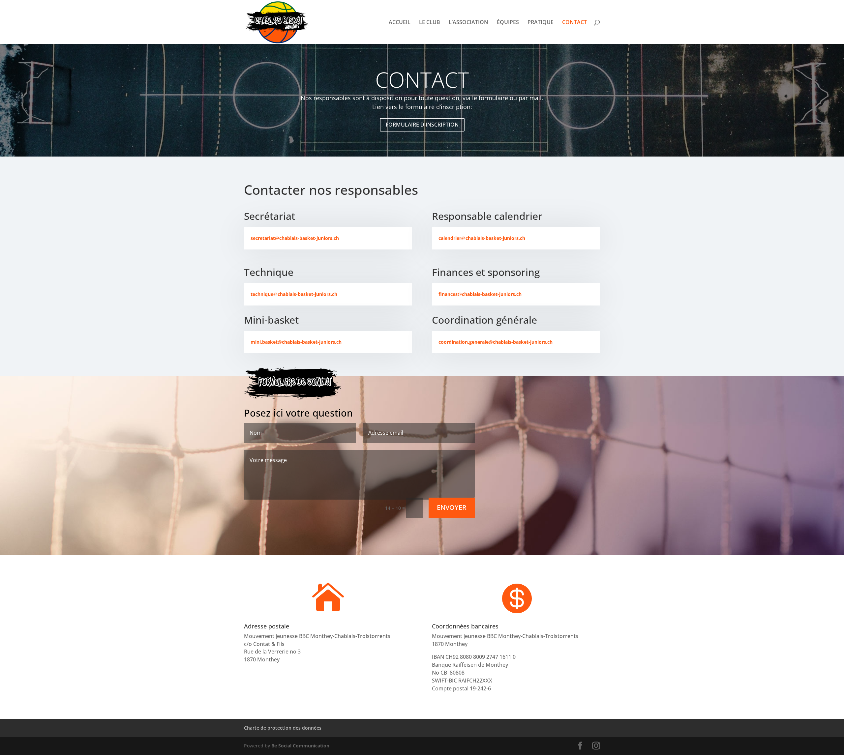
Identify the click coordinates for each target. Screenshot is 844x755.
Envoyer (452, 507)
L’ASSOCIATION (468, 23)
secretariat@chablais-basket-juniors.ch (295, 238)
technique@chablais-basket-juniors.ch (294, 294)
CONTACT (574, 23)
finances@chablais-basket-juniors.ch (480, 294)
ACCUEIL (399, 23)
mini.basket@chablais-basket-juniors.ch (296, 342)
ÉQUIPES (508, 23)
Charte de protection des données (282, 728)
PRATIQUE (541, 23)
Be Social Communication (300, 745)
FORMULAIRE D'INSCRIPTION (422, 124)
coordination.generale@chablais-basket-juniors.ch (495, 342)
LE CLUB (429, 23)
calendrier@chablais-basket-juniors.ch (481, 238)
